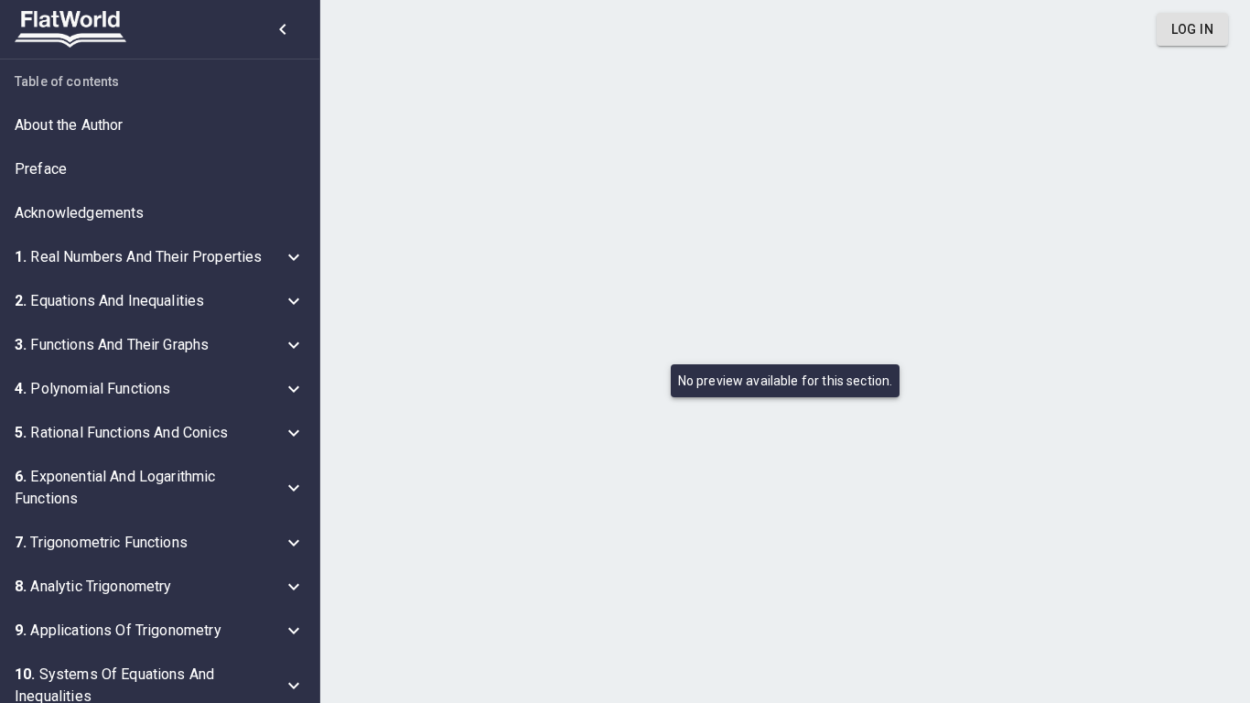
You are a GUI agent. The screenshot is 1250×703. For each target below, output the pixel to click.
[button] (159, 125)
